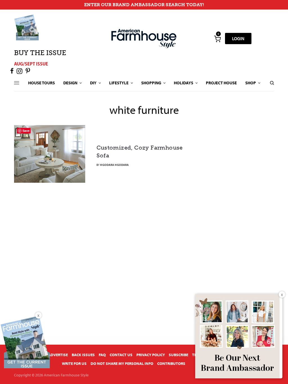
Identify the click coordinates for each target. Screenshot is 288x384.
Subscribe (178, 354)
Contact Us (121, 354)
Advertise (58, 354)
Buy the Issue (40, 53)
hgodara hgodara (114, 165)
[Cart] (217, 38)
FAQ (102, 354)
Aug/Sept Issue (31, 63)
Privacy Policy (150, 354)
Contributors (171, 363)
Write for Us (74, 363)
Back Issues (83, 354)
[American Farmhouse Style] (143, 38)
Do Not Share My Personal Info (122, 363)
